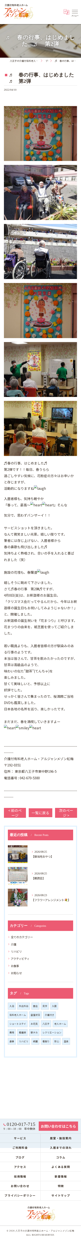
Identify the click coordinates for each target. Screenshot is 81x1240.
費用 (11, 1032)
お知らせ (16, 973)
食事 (11, 1041)
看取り (46, 1041)
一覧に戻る (40, 812)
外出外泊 (23, 1006)
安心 (56, 1041)
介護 (13, 944)
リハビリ (16, 951)
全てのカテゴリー (22, 937)
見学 (44, 1006)
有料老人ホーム (17, 1014)
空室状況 (35, 1014)
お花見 (34, 1023)
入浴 (11, 1006)
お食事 (15, 966)
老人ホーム (60, 1023)
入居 (54, 1006)
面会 (35, 1006)
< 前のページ (15, 813)
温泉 (66, 1041)
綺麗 (35, 1041)
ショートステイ (17, 1023)
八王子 (46, 1023)
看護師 (22, 1032)
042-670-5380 (30, 777)
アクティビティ (20, 958)
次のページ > (66, 813)
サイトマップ (61, 1195)
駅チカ (34, 1032)
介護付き (49, 1014)
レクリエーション (51, 1032)
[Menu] (75, 11)
